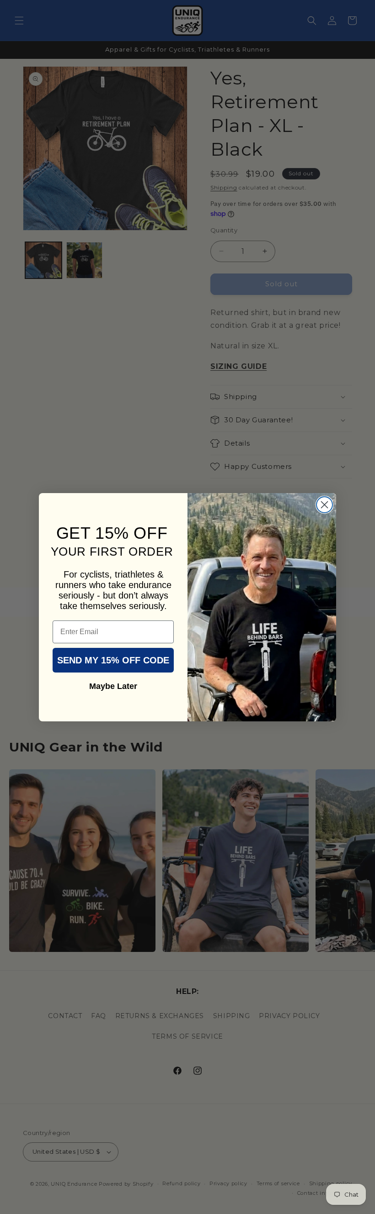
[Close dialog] (324, 505)
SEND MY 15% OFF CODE (113, 660)
